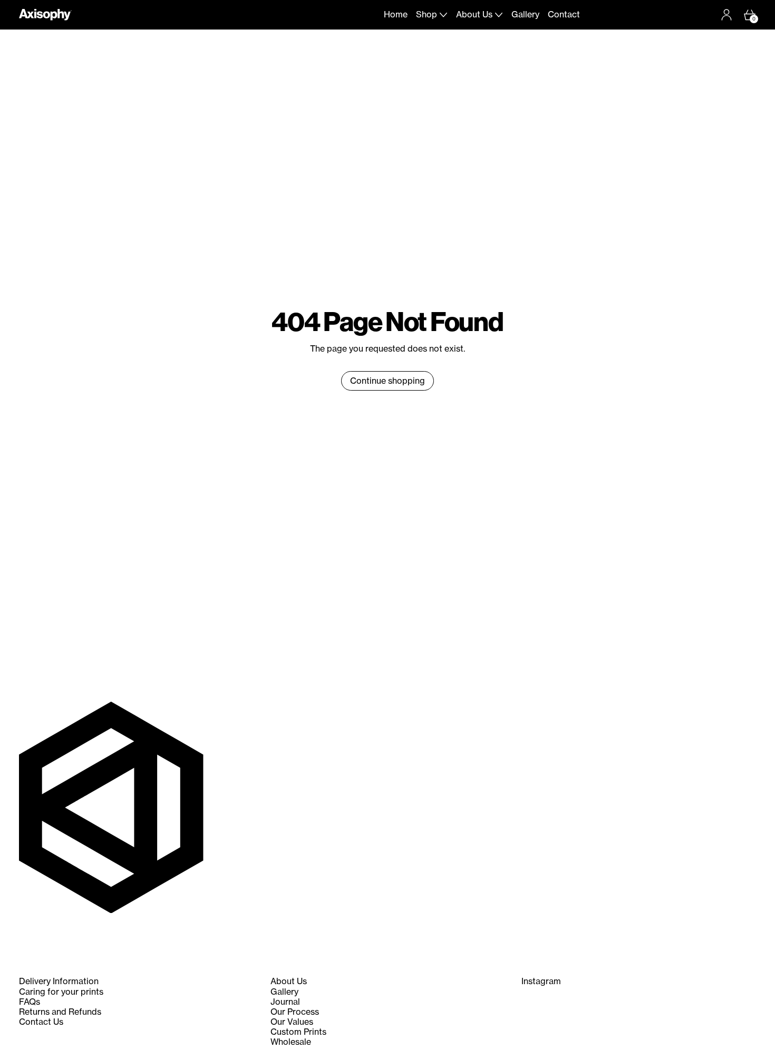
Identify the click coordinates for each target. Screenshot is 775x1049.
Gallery (525, 14)
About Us (288, 981)
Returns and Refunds (60, 1011)
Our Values (291, 1021)
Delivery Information (59, 981)
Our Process (294, 1011)
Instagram (541, 981)
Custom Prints (298, 1031)
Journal (285, 1001)
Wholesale (290, 1041)
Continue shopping (387, 380)
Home (396, 14)
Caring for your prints (61, 991)
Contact (564, 14)
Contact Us (41, 1021)
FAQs (29, 1001)
